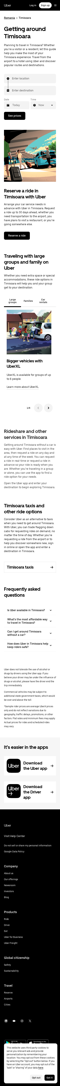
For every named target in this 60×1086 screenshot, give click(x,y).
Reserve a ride (17, 235)
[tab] (53, 301)
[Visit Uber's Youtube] (14, 1021)
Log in (33, 5)
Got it (49, 1077)
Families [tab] (28, 301)
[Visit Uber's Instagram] (22, 1021)
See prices (14, 115)
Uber (7, 5)
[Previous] (38, 408)
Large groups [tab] (12, 301)
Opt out (36, 1077)
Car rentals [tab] (43, 301)
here (40, 1067)
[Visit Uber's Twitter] (30, 1021)
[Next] (48, 408)
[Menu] (55, 5)
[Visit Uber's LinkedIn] (6, 1021)
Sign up (45, 5)
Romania (9, 17)
